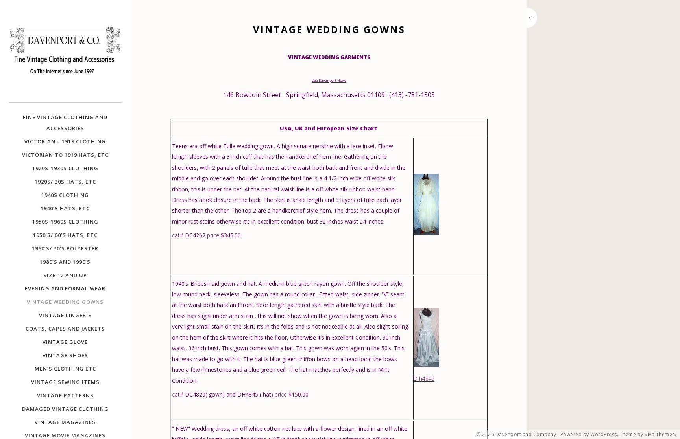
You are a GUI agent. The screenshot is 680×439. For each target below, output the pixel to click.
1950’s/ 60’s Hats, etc (65, 235)
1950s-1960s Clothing (65, 221)
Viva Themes (660, 434)
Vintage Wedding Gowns (65, 301)
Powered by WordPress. (589, 434)
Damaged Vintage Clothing (65, 408)
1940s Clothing (65, 194)
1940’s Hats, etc (65, 208)
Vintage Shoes (65, 355)
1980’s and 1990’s (65, 261)
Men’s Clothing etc (65, 368)
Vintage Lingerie (65, 315)
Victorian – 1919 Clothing (65, 141)
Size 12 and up (65, 275)
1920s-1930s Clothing (65, 168)
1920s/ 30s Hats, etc (65, 181)
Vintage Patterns (65, 395)
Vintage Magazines (65, 422)
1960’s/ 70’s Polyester (65, 248)
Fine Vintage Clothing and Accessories (65, 123)
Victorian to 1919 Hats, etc (65, 154)
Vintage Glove (65, 341)
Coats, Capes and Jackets (65, 328)
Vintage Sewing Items (65, 382)
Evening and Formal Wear (65, 288)
